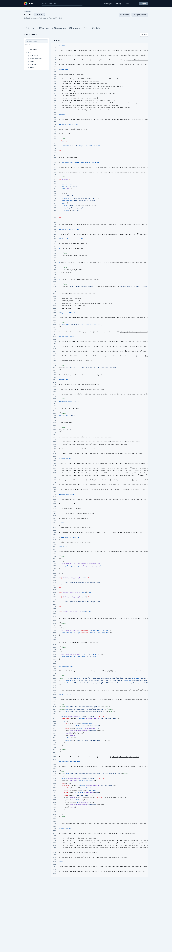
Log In (143, 4)
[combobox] (62, 4)
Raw (145, 35)
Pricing (118, 4)
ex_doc (28, 14)
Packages (108, 4)
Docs (127, 4)
